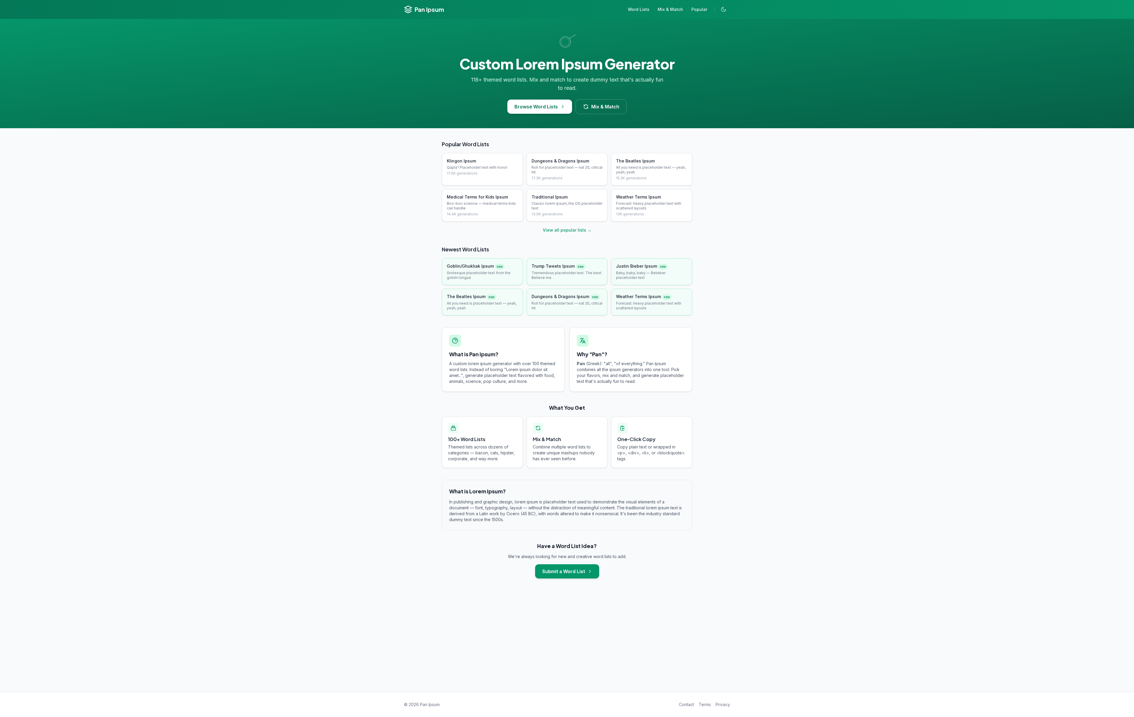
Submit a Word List (563, 571)
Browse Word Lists (536, 107)
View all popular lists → (567, 230)
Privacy (723, 704)
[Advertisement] (567, 641)
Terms (705, 704)
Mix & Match (670, 9)
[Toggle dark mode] (723, 9)
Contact (686, 704)
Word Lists (638, 9)
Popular (699, 9)
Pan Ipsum (429, 9)
